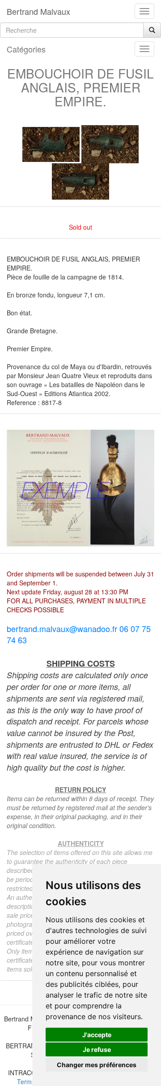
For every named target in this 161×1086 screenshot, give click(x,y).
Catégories (26, 49)
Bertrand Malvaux (38, 11)
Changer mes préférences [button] (96, 1065)
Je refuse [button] (97, 1049)
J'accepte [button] (96, 1034)
